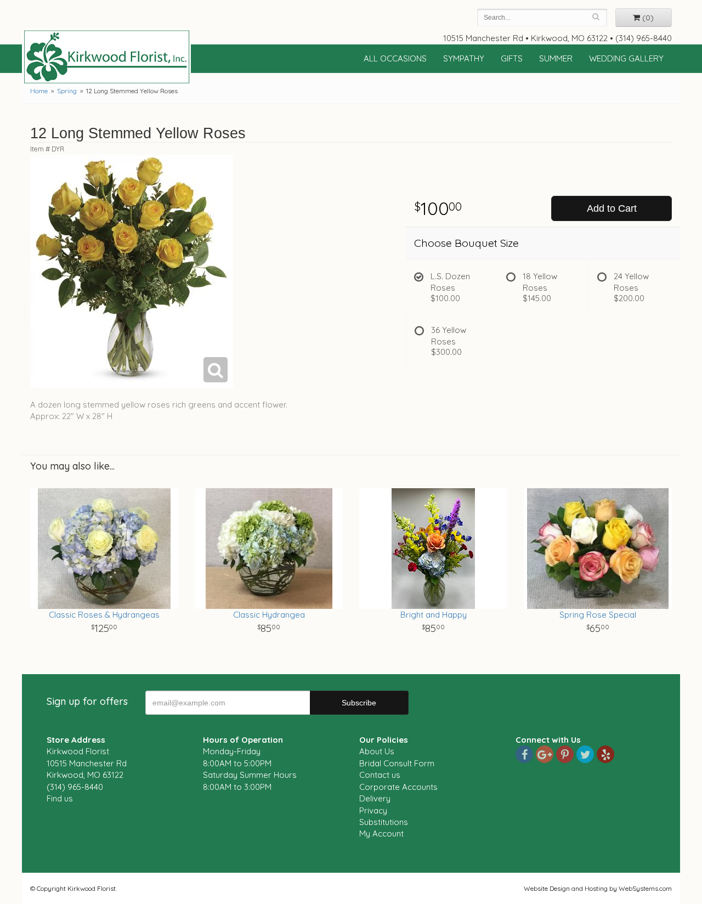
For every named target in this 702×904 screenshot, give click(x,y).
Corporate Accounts (398, 787)
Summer (556, 58)
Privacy (373, 810)
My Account (381, 833)
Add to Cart (612, 208)
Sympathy (463, 58)
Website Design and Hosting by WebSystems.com (598, 888)
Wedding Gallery (626, 58)
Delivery (374, 798)
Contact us (379, 775)
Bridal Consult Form (396, 763)
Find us (60, 798)
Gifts (512, 58)
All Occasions (395, 58)
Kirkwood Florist (106, 57)
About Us (376, 751)
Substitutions (383, 822)
